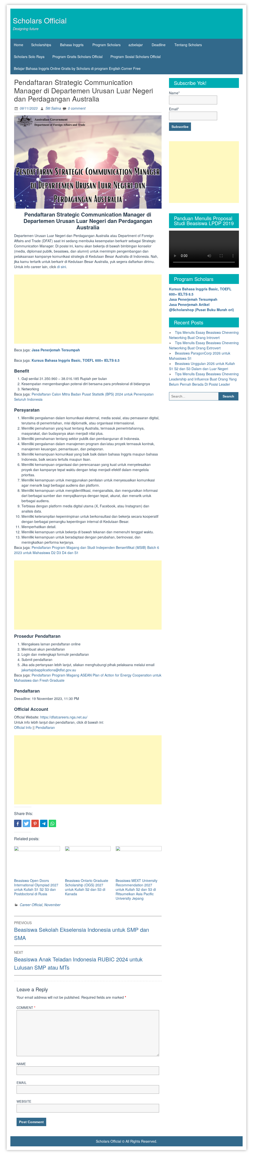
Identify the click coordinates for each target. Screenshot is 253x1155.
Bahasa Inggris (72, 44)
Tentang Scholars (188, 44)
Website (24, 1101)
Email (21, 1082)
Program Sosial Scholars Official (135, 56)
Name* (174, 92)
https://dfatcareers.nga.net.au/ (63, 717)
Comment (26, 1007)
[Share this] (17, 823)
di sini (61, 266)
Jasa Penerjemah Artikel (189, 304)
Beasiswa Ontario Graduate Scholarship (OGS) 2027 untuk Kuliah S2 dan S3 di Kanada (86, 887)
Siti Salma (53, 108)
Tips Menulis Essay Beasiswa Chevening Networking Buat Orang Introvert (204, 335)
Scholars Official (40, 20)
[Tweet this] (26, 823)
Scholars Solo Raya (29, 56)
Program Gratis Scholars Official (77, 56)
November (52, 904)
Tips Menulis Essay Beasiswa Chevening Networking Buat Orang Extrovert (204, 345)
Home (18, 44)
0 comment (76, 108)
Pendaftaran (45, 727)
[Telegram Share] (43, 823)
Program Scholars (106, 44)
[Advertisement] (88, 309)
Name (21, 1063)
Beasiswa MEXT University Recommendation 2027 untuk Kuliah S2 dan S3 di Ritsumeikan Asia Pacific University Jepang (136, 889)
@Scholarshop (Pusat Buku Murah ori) (201, 309)
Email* (174, 108)
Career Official (31, 904)
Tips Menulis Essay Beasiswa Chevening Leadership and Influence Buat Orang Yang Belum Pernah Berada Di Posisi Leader (204, 379)
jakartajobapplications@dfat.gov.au (48, 669)
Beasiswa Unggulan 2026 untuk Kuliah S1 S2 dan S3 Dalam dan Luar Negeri (202, 366)
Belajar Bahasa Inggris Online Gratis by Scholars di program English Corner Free (77, 68)
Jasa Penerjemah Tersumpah (56, 349)
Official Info (23, 727)
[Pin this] (35, 823)
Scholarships (41, 44)
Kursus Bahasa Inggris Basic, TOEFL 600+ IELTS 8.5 (76, 360)
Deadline (159, 44)
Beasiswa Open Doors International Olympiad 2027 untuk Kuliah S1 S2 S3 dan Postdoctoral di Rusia (36, 887)
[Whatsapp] (52, 823)
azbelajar (135, 44)
